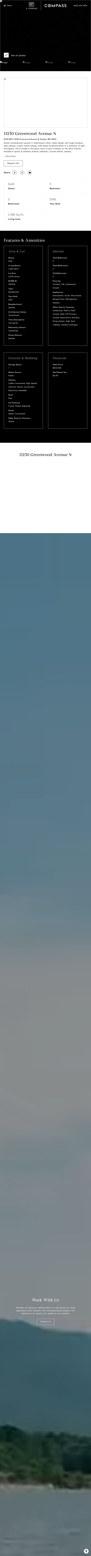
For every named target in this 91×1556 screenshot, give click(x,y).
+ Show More (10, 156)
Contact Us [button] (45, 1321)
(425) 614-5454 (80, 6)
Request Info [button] (13, 163)
